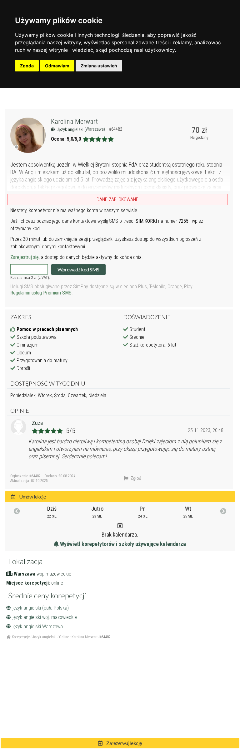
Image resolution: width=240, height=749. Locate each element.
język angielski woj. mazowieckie (44, 617)
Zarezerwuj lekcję (124, 743)
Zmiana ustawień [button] (99, 65)
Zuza (37, 423)
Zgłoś (135, 478)
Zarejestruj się (24, 257)
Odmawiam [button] (57, 65)
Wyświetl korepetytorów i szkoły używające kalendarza (122, 544)
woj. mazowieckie (54, 574)
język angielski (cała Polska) (40, 608)
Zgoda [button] (27, 65)
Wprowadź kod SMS (78, 269)
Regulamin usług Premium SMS (41, 293)
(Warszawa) (95, 129)
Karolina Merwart (74, 121)
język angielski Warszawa (37, 627)
